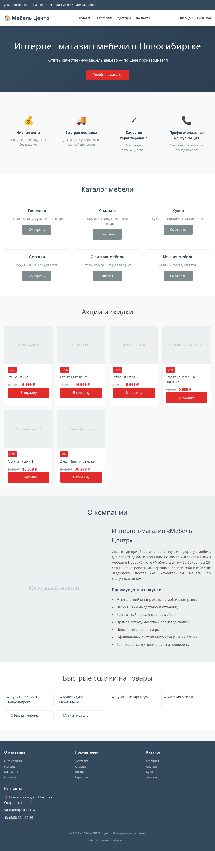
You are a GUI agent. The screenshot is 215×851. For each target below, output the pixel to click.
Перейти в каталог (107, 74)
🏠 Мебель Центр (26, 17)
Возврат (81, 772)
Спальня (152, 766)
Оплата (80, 766)
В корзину (28, 392)
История (10, 766)
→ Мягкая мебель (73, 715)
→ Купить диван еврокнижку (72, 699)
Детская (152, 777)
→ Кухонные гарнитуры (130, 696)
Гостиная (152, 761)
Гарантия (82, 777)
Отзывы (10, 777)
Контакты (143, 18)
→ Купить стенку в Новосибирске (22, 699)
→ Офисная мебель (23, 715)
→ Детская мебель (179, 696)
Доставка (124, 18)
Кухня (150, 772)
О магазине (104, 18)
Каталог (84, 18)
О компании (13, 761)
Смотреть (37, 229)
